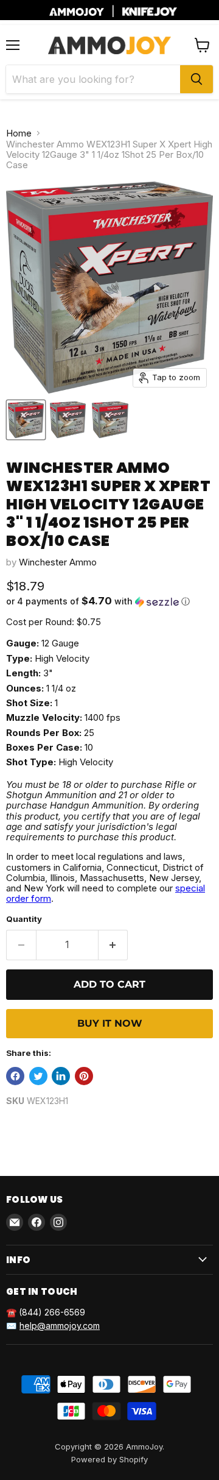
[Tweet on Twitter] (38, 1076)
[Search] (196, 79)
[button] (109, 601)
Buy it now (109, 1023)
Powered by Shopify (109, 1459)
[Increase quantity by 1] (113, 945)
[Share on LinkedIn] (61, 1076)
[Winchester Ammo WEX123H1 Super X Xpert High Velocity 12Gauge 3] (26, 419)
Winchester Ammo (58, 562)
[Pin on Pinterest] (84, 1076)
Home (19, 133)
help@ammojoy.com (59, 1325)
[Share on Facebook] (15, 1076)
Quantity (24, 919)
